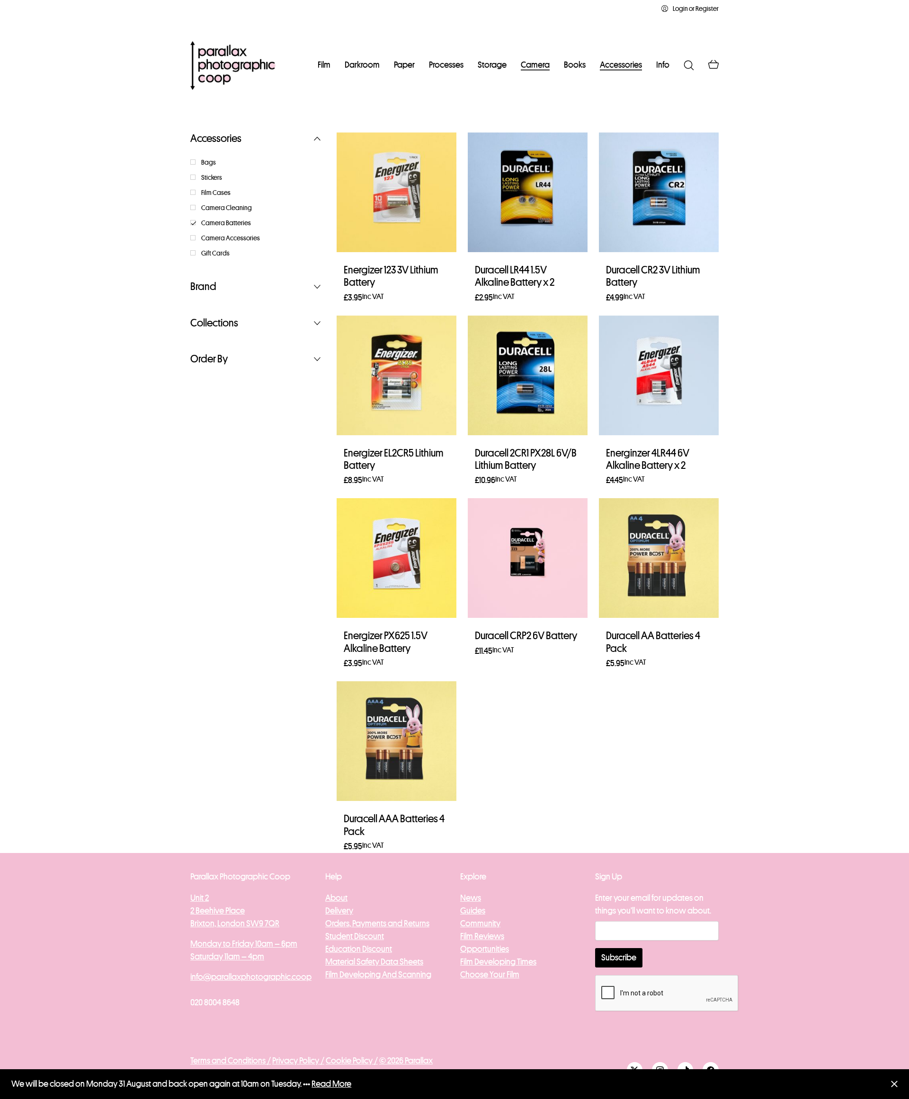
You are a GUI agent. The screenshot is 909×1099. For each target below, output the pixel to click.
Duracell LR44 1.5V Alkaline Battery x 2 (514, 276)
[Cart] (713, 65)
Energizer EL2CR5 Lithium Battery (394, 459)
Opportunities (484, 949)
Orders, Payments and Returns (377, 923)
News (470, 898)
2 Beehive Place (217, 910)
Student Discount (354, 936)
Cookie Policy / (352, 1060)
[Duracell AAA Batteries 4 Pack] (396, 741)
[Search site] (689, 65)
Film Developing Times (498, 962)
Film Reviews (482, 936)
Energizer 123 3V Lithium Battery (391, 276)
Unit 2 (199, 898)
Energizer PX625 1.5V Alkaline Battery (386, 642)
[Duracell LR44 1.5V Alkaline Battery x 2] (528, 192)
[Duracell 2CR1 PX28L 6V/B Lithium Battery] (528, 375)
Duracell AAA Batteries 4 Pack (394, 825)
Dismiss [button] (894, 1084)
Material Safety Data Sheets (374, 962)
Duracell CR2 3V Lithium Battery (653, 276)
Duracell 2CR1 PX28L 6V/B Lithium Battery (526, 459)
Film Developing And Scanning (378, 974)
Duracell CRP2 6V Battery (526, 636)
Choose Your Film (489, 974)
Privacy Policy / (298, 1060)
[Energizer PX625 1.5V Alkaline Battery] (396, 558)
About (336, 898)
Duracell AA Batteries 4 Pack (653, 642)
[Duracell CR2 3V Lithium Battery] (659, 192)
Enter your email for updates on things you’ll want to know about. (653, 904)
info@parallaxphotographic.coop (251, 977)
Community (480, 923)
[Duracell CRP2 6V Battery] (528, 558)
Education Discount (358, 949)
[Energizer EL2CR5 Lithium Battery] (396, 375)
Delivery (339, 910)
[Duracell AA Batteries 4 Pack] (659, 558)
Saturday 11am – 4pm (227, 956)
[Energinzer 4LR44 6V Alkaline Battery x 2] (659, 375)
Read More (331, 1084)
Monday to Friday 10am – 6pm (243, 944)
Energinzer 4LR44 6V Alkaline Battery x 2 (647, 459)
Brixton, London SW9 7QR (234, 923)
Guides (472, 910)
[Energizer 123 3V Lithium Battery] (396, 192)
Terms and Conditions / (230, 1060)
